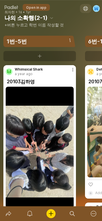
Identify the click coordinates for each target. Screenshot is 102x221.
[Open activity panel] (29, 213)
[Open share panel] (8, 213)
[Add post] (51, 213)
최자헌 (10, 12)
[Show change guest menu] (96, 8)
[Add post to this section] (39, 56)
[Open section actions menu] (70, 40)
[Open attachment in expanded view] (40, 147)
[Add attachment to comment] (90, 193)
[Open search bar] (72, 213)
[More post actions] (69, 72)
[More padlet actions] (93, 213)
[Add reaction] (90, 184)
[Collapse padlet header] (51, 18)
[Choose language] (85, 8)
